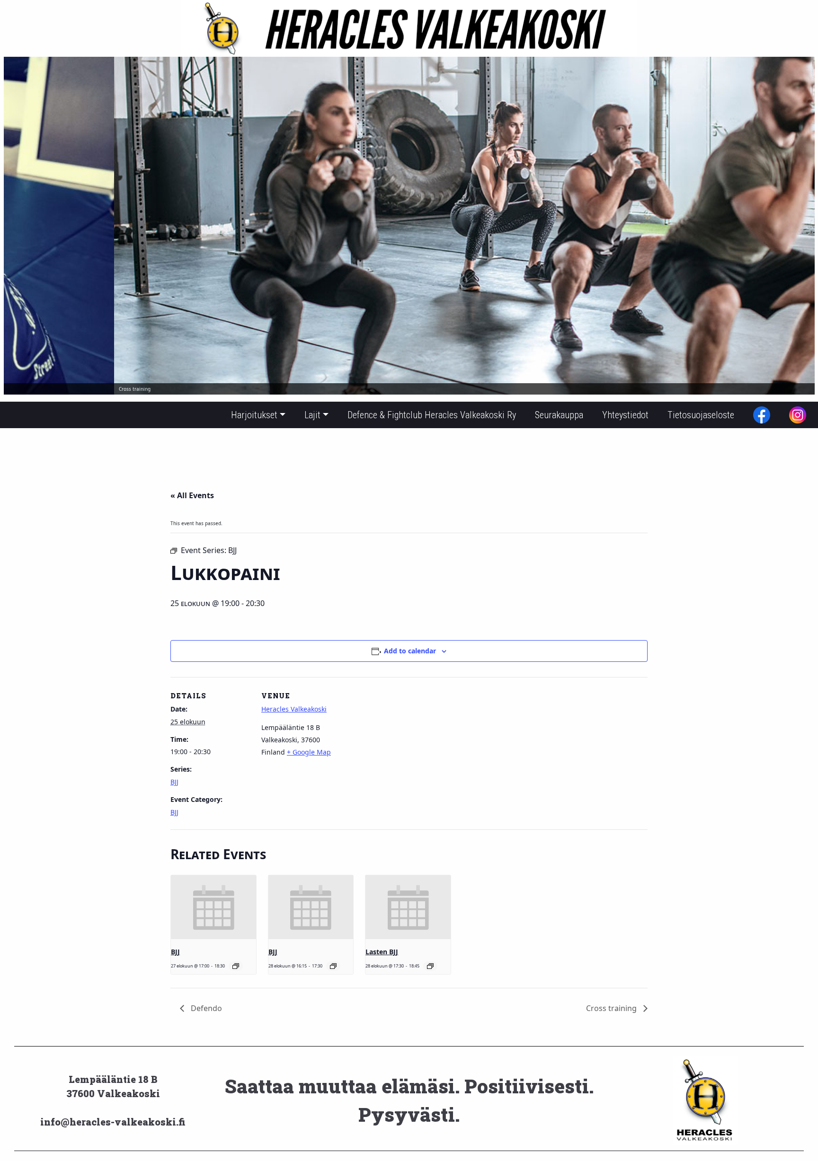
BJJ (174, 781)
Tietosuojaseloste (700, 415)
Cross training (612, 1008)
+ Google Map (309, 752)
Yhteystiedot (625, 415)
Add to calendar (410, 650)
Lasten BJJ (381, 951)
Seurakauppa (559, 415)
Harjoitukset (254, 415)
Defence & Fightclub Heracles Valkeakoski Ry (431, 415)
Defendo (205, 1008)
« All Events (192, 495)
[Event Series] (235, 966)
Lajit (312, 415)
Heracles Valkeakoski (294, 708)
